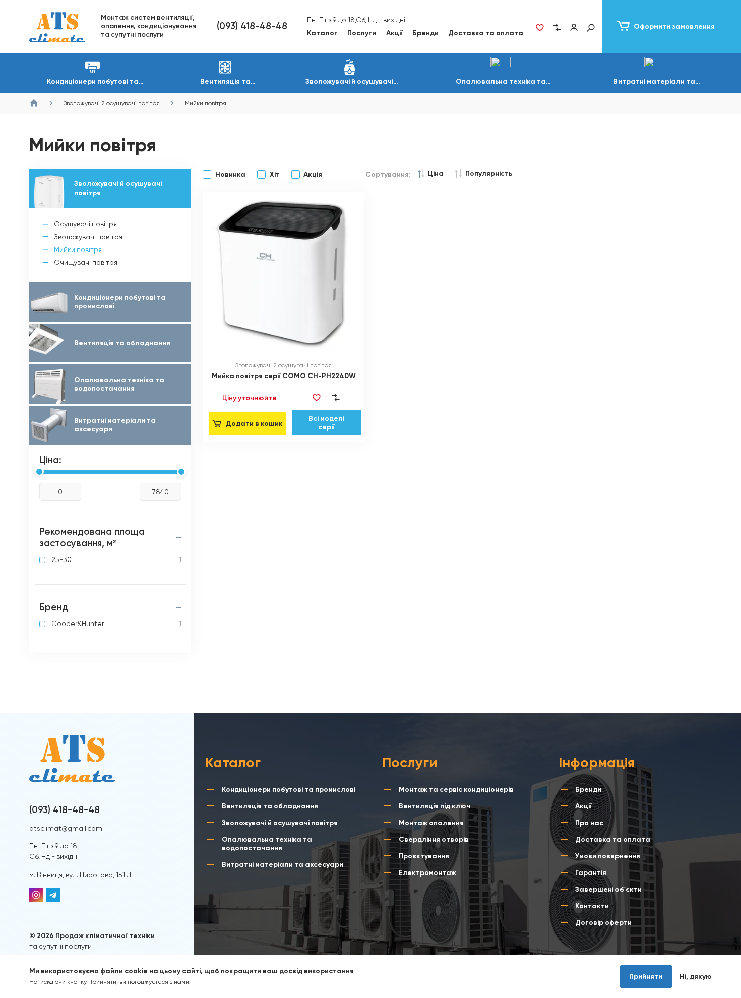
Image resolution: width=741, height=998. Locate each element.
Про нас (589, 823)
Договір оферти (603, 922)
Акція (312, 174)
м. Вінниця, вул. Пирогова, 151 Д (80, 874)
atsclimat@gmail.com (65, 828)
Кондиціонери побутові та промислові (288, 789)
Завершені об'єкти (608, 889)
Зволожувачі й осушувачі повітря (280, 823)
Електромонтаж (427, 872)
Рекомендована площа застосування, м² (92, 537)
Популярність (488, 173)
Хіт (274, 174)
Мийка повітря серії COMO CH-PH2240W (284, 375)
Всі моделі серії (326, 422)
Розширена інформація (226, 981)
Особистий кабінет (574, 28)
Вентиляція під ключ (434, 806)
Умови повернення (607, 856)
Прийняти (645, 976)
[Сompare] (556, 28)
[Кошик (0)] (671, 26)
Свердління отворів (434, 839)
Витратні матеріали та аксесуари (282, 864)
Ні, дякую (696, 976)
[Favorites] (539, 28)
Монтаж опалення (431, 823)
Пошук (591, 28)
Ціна (436, 173)
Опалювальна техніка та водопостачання (267, 843)
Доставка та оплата (485, 33)
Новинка (230, 174)
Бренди (425, 33)
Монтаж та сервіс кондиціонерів (456, 789)
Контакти (592, 906)
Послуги (361, 33)
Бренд (53, 607)
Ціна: (50, 460)
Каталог (322, 33)
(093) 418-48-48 (252, 26)
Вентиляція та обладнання (270, 806)
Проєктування (424, 856)
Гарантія (590, 872)
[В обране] (316, 398)
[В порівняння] (335, 398)
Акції (394, 33)
